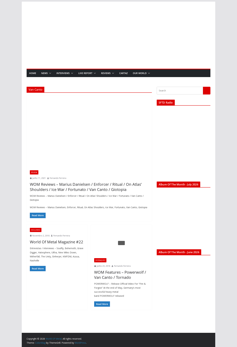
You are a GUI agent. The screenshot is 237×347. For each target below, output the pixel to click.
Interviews (63, 73)
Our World (140, 73)
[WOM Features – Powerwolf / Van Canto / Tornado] (121, 243)
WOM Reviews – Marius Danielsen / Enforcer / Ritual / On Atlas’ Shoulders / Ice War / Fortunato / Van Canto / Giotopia (86, 187)
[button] (49, 73)
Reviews (106, 73)
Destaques (100, 260)
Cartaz (123, 73)
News (44, 73)
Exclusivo (35, 230)
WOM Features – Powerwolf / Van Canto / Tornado (120, 274)
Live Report (85, 73)
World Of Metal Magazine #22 (56, 241)
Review (34, 172)
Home (32, 73)
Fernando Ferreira (58, 178)
